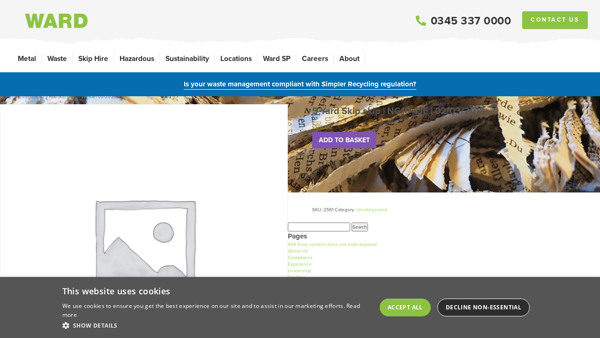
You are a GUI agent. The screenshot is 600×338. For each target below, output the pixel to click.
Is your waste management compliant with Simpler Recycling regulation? (300, 84)
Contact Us (555, 19)
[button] (215, 325)
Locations (236, 58)
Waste (57, 58)
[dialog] (300, 307)
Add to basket (344, 140)
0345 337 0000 (471, 21)
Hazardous (137, 58)
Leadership (299, 270)
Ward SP (277, 58)
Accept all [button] (405, 307)
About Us (298, 250)
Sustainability (187, 58)
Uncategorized (28, 96)
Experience (300, 264)
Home (5, 96)
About (349, 58)
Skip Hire (93, 58)
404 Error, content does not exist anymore (332, 244)
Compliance (300, 257)
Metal (27, 58)
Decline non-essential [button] (483, 307)
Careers (315, 58)
